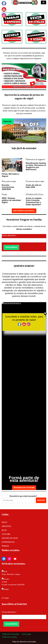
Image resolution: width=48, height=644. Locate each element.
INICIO (4, 522)
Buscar (41, 500)
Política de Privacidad (10, 634)
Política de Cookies (9, 637)
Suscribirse (11, 247)
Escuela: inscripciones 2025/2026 (8, 187)
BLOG (4, 530)
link (15, 111)
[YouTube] (15, 559)
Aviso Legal (26, 634)
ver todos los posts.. (24, 211)
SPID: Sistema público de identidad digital (11, 200)
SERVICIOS (6, 526)
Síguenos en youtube (24, 488)
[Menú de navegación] (43, 2)
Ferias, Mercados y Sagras (11, 574)
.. (24, 496)
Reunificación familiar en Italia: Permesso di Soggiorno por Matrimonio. (36, 166)
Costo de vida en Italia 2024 (33, 186)
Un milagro (5, 598)
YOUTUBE (6, 534)
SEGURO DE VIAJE (10, 538)
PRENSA (5, 546)
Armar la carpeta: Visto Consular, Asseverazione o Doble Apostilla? (34, 201)
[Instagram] (9, 559)
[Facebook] (4, 559)
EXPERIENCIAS (8, 542)
